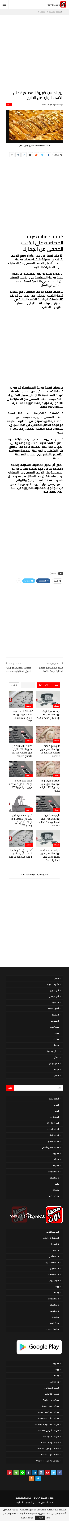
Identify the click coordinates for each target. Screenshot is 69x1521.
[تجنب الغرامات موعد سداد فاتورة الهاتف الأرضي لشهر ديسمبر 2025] (21, 699)
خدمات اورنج (54, 1256)
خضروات (55, 1317)
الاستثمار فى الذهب (51, 1238)
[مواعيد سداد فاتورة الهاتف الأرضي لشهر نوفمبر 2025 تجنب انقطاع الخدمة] (48, 838)
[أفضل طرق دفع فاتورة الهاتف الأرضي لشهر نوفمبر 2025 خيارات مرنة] (21, 838)
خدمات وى (54, 1268)
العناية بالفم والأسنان (50, 1147)
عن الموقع (31, 1502)
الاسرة (56, 1105)
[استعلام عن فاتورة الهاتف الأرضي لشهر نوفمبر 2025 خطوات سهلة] (48, 769)
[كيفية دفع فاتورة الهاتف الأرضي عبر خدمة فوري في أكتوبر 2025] (21, 769)
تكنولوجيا (55, 1244)
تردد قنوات (54, 1311)
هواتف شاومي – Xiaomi (48, 1430)
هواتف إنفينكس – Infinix (48, 1412)
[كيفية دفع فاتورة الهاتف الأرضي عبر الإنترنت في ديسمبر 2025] (48, 699)
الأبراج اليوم (54, 1280)
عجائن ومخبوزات (52, 1051)
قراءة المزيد (27, 1518)
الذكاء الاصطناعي (51, 1388)
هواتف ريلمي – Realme (48, 1418)
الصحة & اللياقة (53, 1123)
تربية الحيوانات (53, 1172)
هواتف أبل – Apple (51, 1400)
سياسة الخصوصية (23, 1498)
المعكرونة (55, 1021)
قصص (56, 1075)
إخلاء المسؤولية (46, 1502)
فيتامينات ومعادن (52, 1329)
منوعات (56, 1190)
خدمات (9, 104)
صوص (56, 1033)
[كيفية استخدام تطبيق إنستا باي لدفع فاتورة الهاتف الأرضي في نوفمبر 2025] (21, 804)
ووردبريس (54, 1382)
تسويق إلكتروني (52, 1394)
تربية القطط (54, 1178)
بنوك (57, 1286)
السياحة (56, 1165)
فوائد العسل (54, 1323)
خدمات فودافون (52, 1262)
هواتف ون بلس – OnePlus (47, 1461)
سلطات (56, 1039)
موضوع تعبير (53, 1196)
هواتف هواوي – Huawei (48, 1448)
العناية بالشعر (53, 1141)
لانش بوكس (53, 1063)
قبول (40, 1518)
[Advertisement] (34, 52)
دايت (57, 1184)
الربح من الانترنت (52, 1232)
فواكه (56, 1069)
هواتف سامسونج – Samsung (46, 1424)
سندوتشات (54, 1027)
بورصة (56, 1292)
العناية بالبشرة (53, 1135)
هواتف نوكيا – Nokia (50, 1442)
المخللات (55, 1015)
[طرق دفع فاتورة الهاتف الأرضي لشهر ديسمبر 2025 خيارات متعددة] (48, 734)
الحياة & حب (54, 1117)
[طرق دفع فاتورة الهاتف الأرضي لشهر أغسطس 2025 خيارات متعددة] (48, 804)
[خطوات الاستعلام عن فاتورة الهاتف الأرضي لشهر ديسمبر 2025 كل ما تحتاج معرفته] (21, 734)
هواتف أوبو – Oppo (50, 1406)
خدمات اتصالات (53, 1274)
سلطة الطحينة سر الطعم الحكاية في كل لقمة (51, 669)
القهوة (56, 1153)
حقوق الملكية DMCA (44, 1498)
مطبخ (56, 978)
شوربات (56, 1045)
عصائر (56, 1057)
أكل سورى (54, 990)
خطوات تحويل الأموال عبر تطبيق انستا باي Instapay (18, 669)
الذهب (54, 573)
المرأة (56, 1159)
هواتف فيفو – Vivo (51, 1436)
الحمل (56, 1111)
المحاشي (55, 1002)
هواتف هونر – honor (50, 1455)
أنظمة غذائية (54, 1099)
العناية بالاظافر (53, 1129)
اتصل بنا (19, 1502)
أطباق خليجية (53, 1009)
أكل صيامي (54, 996)
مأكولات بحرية (53, 984)
